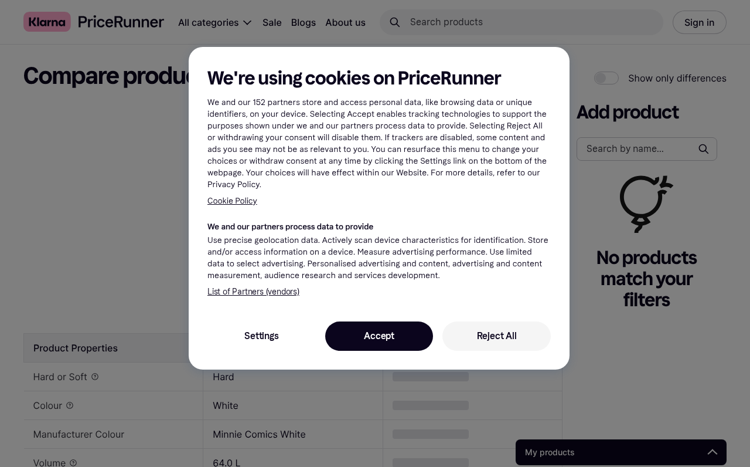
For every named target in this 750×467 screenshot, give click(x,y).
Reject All (497, 335)
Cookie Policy (232, 200)
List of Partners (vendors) (253, 292)
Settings (261, 335)
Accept (379, 335)
